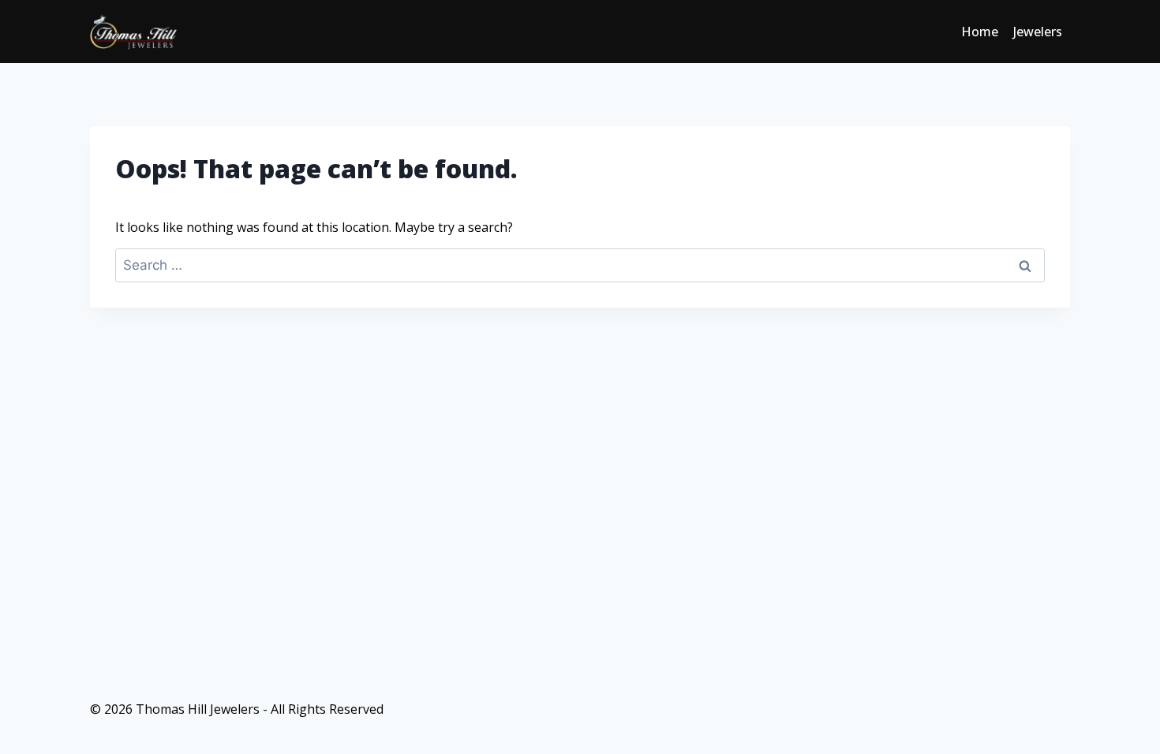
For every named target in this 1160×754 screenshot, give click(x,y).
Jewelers (1037, 31)
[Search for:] (580, 265)
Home (979, 31)
